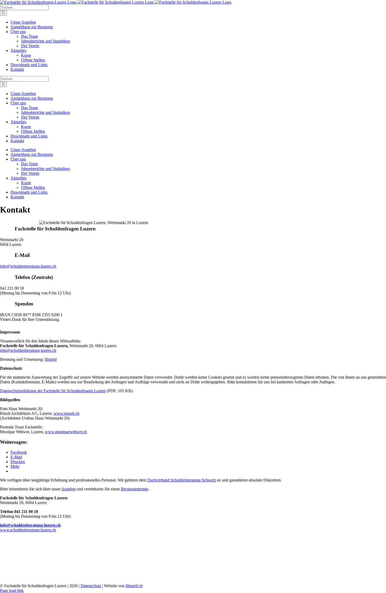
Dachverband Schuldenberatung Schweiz (181, 480)
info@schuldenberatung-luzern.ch (28, 266)
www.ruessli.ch (66, 413)
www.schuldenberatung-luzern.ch (28, 530)
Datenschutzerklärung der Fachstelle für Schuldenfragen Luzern (53, 391)
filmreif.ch (134, 586)
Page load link (12, 590)
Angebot (68, 489)
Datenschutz (91, 586)
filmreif (51, 359)
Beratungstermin (134, 489)
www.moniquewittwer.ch (66, 432)
